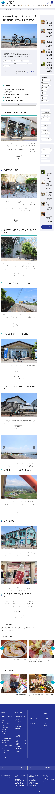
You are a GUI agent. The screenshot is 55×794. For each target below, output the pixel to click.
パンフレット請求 (19, 746)
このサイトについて (34, 718)
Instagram (32, 730)
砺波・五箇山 (45, 153)
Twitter (31, 728)
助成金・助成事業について (20, 733)
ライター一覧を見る (47, 226)
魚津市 (6, 66)
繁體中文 (45, 720)
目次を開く (17, 104)
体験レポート (16, 63)
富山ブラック (46, 85)
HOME (2, 9)
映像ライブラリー (21, 767)
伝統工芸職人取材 (46, 139)
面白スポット (16, 60)
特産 (44, 98)
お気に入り (4, 757)
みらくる (30, 627)
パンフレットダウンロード (34, 767)
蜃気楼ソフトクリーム (17, 377)
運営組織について (33, 720)
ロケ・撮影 (18, 726)
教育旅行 (18, 728)
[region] (27, 6)
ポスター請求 (19, 748)
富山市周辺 (45, 155)
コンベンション (19, 724)
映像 (3, 735)
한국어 (45, 723)
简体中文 (45, 721)
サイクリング (13, 627)
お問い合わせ (32, 723)
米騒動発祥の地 (17, 427)
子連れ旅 (44, 130)
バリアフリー (46, 80)
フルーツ (45, 100)
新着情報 (4, 742)
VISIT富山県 (45, 110)
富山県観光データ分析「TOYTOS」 (20, 720)
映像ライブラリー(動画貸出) (21, 744)
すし (44, 90)
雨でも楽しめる (46, 112)
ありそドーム (17, 274)
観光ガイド (4, 748)
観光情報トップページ (7, 716)
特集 (3, 720)
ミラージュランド (17, 511)
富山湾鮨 (45, 87)
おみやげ (4, 725)
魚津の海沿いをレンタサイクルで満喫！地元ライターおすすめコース (30, 9)
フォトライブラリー (6, 767)
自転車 (22, 627)
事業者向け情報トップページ (20, 717)
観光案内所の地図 (17, 220)
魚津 (5, 627)
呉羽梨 (45, 95)
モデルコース (5, 727)
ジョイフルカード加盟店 (7, 746)
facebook (32, 727)
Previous (4, 37)
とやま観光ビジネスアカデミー (20, 736)
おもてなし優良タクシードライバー (7, 751)
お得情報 (44, 125)
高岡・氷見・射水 (46, 150)
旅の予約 (4, 731)
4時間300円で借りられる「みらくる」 (14, 89)
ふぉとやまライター (10, 9)
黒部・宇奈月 (26, 63)
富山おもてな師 (5, 740)
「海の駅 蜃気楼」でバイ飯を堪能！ (13, 100)
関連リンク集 (5, 754)
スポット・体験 (5, 723)
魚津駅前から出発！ (9, 92)
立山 (43, 158)
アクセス (4, 733)
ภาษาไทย (45, 725)
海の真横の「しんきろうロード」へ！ (14, 97)
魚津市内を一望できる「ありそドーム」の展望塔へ (17, 94)
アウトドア (7, 63)
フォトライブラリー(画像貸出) (21, 741)
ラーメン (45, 82)
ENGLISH (46, 718)
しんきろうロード (17, 325)
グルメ (25, 60)
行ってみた (7, 60)
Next (34, 37)
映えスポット (45, 115)
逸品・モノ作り (46, 122)
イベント (4, 729)
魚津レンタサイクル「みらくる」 (17, 159)
